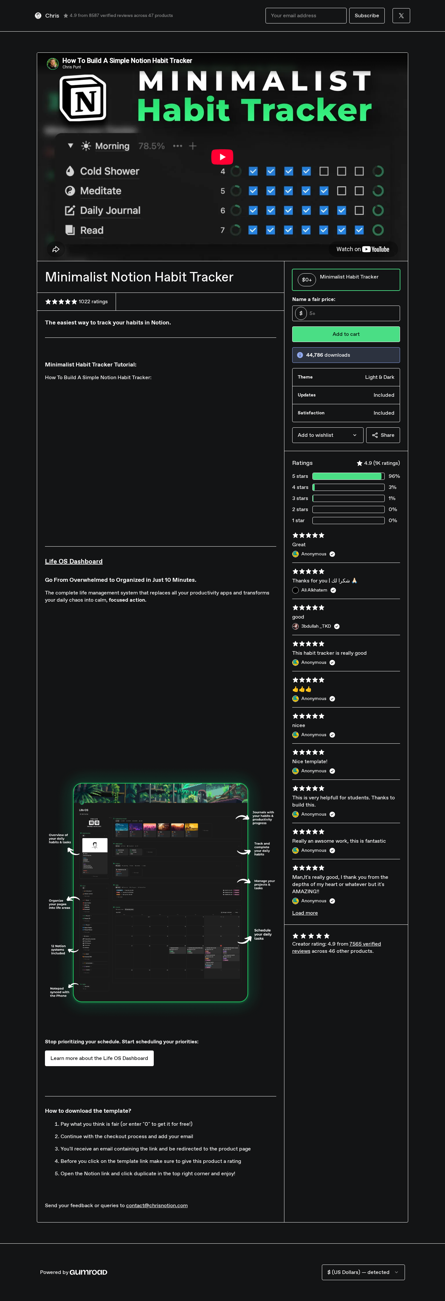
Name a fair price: (313, 299)
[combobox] (328, 435)
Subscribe (367, 15)
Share (388, 435)
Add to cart (346, 334)
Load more (305, 913)
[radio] (346, 280)
